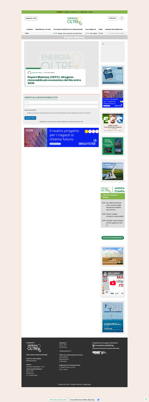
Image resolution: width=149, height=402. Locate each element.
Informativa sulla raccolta (58, 400)
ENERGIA (67, 12)
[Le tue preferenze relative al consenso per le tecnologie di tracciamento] (146, 399)
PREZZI (91, 12)
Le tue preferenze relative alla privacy (82, 400)
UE (78, 12)
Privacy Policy (87, 384)
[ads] (61, 146)
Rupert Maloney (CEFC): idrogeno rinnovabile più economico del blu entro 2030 (54, 80)
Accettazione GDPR (30, 110)
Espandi (101, 33)
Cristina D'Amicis (50, 72)
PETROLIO (73, 12)
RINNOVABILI (83, 12)
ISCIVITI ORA (30, 118)
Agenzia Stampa (37, 72)
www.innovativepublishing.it (34, 369)
